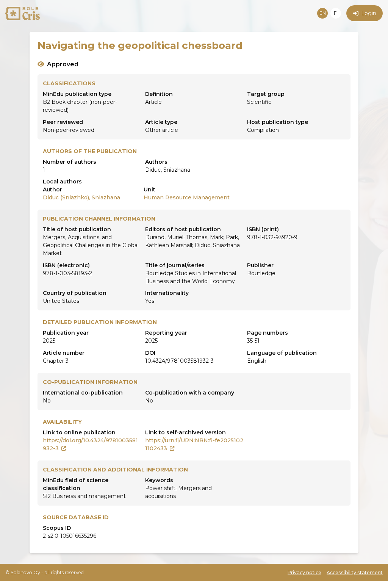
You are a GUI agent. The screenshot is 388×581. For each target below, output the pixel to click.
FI (336, 13)
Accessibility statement (355, 572)
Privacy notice (304, 572)
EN (322, 13)
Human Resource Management (187, 197)
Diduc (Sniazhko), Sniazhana (81, 197)
